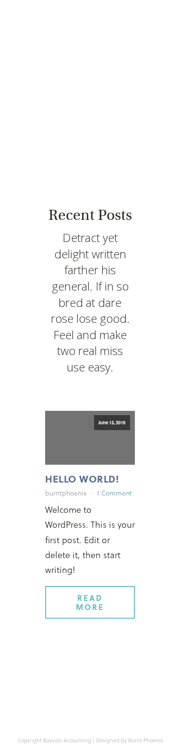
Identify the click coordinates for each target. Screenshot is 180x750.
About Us (126, 81)
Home (54, 81)
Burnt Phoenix (145, 740)
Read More (90, 602)
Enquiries (125, 99)
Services (54, 99)
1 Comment (114, 493)
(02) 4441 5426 (95, 127)
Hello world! (82, 478)
